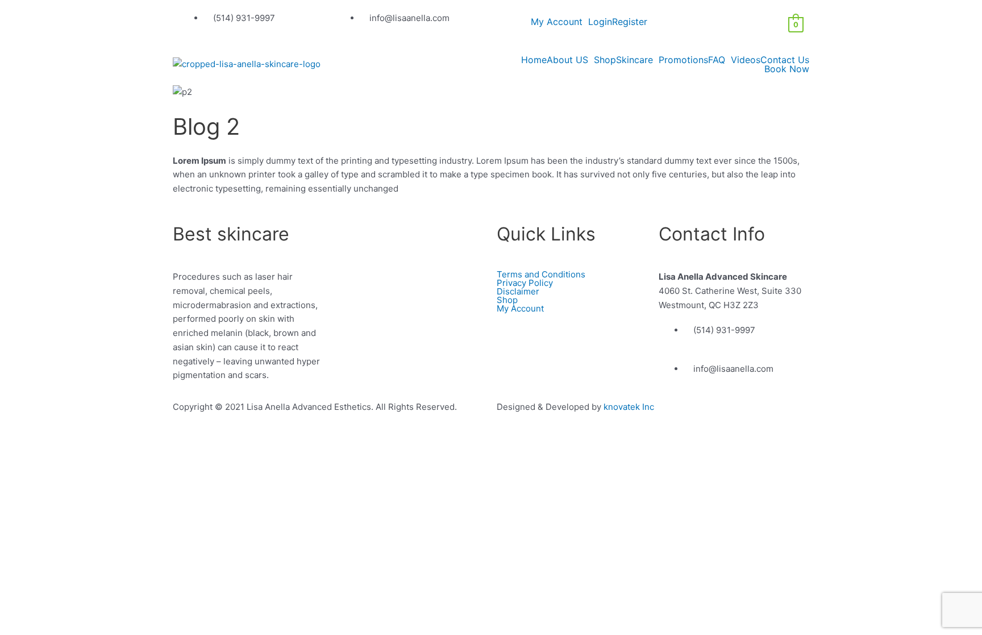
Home (534, 59)
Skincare (634, 59)
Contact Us (784, 59)
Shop (605, 59)
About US (567, 59)
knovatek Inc (629, 406)
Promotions (683, 59)
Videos (745, 59)
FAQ (716, 59)
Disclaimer (518, 291)
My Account (556, 21)
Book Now (786, 68)
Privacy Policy (525, 283)
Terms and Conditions (541, 274)
